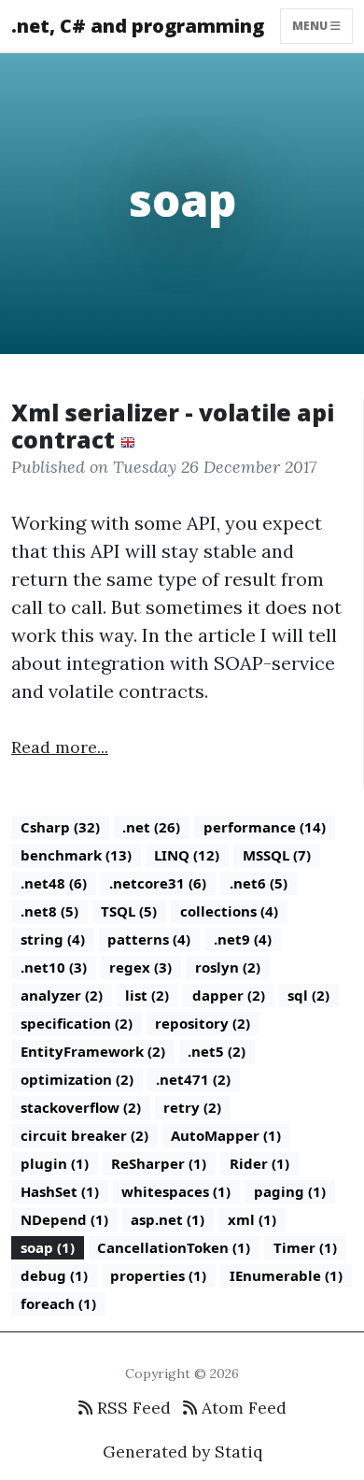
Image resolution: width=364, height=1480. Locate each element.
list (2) (147, 995)
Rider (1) (259, 1163)
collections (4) (229, 911)
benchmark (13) (76, 855)
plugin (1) (55, 1163)
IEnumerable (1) (286, 1275)
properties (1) (158, 1275)
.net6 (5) (258, 883)
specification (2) (77, 1023)
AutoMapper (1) (226, 1135)
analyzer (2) (62, 995)
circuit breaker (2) (84, 1135)
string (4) (53, 939)
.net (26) (151, 827)
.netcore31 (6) (157, 883)
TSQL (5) (129, 911)
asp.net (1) (167, 1219)
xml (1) (252, 1219)
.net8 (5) (49, 911)
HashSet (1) (60, 1191)
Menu (311, 26)
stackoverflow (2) (81, 1107)
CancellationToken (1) (173, 1247)
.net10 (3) (54, 967)
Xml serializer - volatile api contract (172, 426)
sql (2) (308, 995)
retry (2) (192, 1107)
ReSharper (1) (158, 1163)
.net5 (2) (216, 1051)
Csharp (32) (60, 827)
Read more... (59, 747)
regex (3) (140, 967)
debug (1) (54, 1275)
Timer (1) (305, 1247)
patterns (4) (148, 939)
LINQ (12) (186, 855)
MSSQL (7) (277, 855)
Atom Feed (242, 1407)
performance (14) (264, 827)
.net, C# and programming (137, 25)
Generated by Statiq (182, 1451)
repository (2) (202, 1023)
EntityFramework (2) (93, 1051)
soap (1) (48, 1247)
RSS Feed (131, 1407)
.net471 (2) (193, 1079)
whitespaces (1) (176, 1191)
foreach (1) (58, 1303)
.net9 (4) (243, 939)
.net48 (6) (54, 883)
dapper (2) (228, 995)
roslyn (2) (227, 967)
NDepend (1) (64, 1219)
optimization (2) (77, 1079)
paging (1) (290, 1191)
